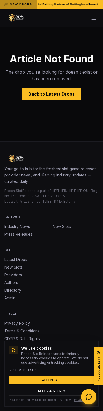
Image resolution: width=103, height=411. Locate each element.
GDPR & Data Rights (22, 338)
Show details (25, 370)
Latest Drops (15, 259)
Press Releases (18, 234)
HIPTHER (59, 191)
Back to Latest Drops (51, 94)
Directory (12, 290)
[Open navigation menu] (94, 18)
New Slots (62, 226)
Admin (9, 298)
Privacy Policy (17, 323)
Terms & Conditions (22, 331)
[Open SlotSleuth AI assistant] (88, 396)
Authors (11, 282)
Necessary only (51, 391)
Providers (13, 274)
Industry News (17, 226)
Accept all (51, 380)
